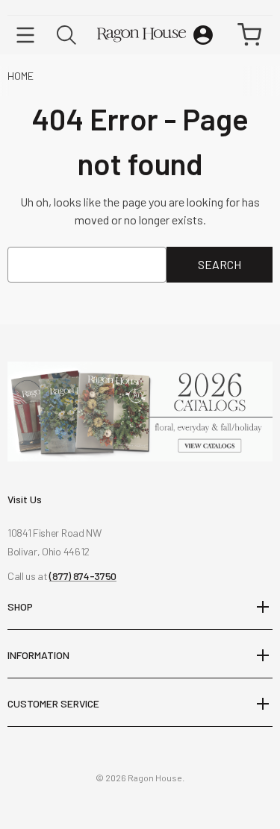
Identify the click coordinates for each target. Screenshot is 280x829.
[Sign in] (203, 35)
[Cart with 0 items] (249, 35)
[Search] (66, 35)
